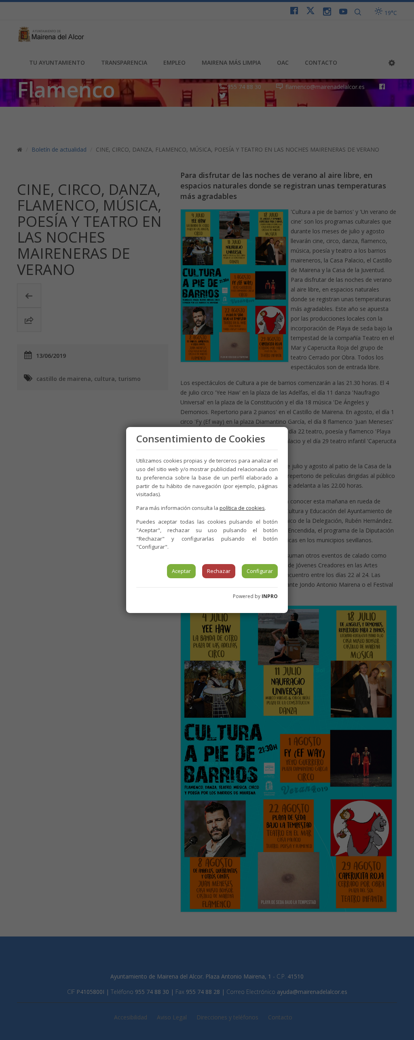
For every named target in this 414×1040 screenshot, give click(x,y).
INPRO (270, 596)
